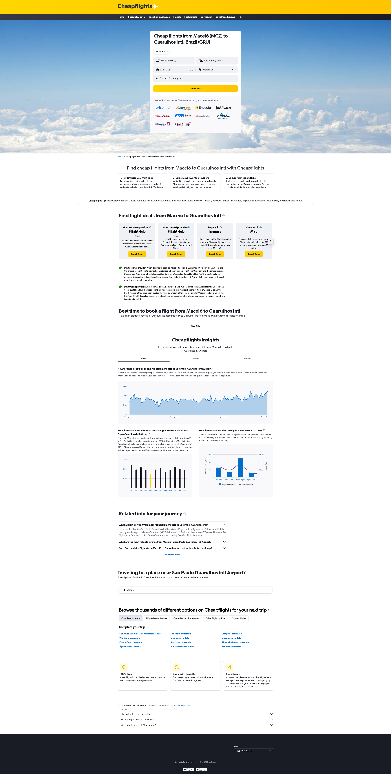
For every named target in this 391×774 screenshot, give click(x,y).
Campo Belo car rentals (130, 642)
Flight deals (190, 16)
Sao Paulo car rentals (181, 633)
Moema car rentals (180, 638)
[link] (137, 254)
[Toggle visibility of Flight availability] (227, 484)
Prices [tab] (143, 358)
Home (121, 16)
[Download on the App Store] (202, 770)
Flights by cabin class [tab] (156, 618)
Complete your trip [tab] (130, 618)
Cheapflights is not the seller (135, 714)
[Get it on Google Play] (188, 770)
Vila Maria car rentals (129, 638)
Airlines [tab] (195, 358)
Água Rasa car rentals (130, 646)
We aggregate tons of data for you (138, 719)
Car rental (206, 16)
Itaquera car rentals (231, 646)
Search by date (136, 16)
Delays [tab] (247, 358)
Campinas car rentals (232, 633)
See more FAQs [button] (172, 554)
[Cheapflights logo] (135, 6)
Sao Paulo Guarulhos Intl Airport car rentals (140, 633)
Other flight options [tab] (215, 618)
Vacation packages (159, 16)
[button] (172, 69)
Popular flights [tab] (239, 618)
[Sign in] (240, 16)
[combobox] (161, 52)
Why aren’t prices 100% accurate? (138, 725)
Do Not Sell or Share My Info (185, 762)
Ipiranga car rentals (231, 638)
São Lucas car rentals (181, 642)
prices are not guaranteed (180, 705)
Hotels (177, 16)
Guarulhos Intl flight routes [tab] (186, 618)
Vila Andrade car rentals (182, 646)
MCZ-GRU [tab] (195, 326)
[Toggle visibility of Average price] (246, 484)
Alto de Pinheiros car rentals (235, 642)
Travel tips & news (225, 16)
